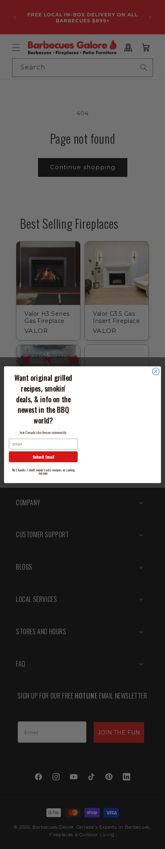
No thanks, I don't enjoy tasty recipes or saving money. (43, 471)
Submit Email (43, 456)
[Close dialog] (155, 371)
